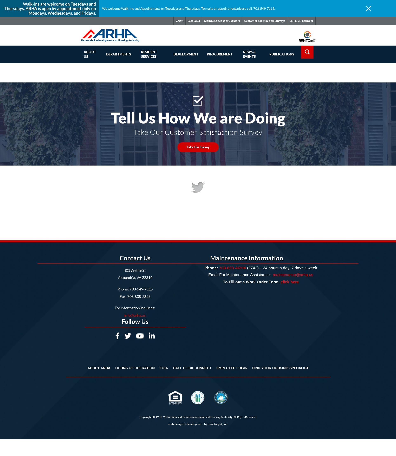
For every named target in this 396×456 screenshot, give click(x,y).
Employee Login (231, 368)
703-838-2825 (138, 296)
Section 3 (194, 21)
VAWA (179, 21)
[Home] (115, 31)
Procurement (220, 54)
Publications (281, 54)
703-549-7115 (141, 289)
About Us (90, 54)
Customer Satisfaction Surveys (264, 21)
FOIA (164, 368)
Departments (118, 54)
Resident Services (149, 54)
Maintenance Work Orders (222, 21)
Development (185, 54)
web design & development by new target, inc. (198, 424)
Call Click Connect (301, 21)
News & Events (249, 54)
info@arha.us (135, 315)
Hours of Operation (135, 368)
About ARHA (98, 368)
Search (307, 52)
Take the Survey (198, 147)
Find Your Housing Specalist (280, 368)
